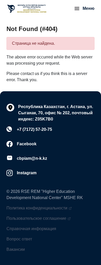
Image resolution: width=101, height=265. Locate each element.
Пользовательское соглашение (36, 218)
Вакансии (15, 249)
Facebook (27, 144)
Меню (89, 8)
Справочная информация (31, 228)
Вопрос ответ (19, 239)
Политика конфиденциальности (36, 208)
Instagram (27, 173)
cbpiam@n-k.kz (32, 158)
